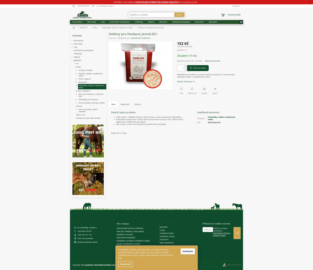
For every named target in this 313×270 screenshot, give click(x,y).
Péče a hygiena (85, 79)
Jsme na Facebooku (85, 238)
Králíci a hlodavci (83, 91)
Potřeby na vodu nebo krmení (88, 118)
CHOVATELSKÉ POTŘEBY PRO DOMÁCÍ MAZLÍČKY (157, 2)
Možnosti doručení (212, 61)
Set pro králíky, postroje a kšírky (92, 103)
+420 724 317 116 (84, 235)
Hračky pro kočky (85, 70)
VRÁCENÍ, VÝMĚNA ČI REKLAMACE (130, 231)
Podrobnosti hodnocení (140, 38)
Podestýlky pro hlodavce (88, 99)
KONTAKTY (164, 239)
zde (120, 257)
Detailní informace (184, 81)
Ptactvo (79, 106)
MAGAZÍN (164, 227)
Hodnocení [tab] (125, 104)
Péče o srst (80, 115)
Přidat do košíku (199, 68)
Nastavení (125, 264)
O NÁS (162, 230)
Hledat (179, 15)
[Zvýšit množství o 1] (186, 66)
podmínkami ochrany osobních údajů (221, 234)
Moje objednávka (167, 242)
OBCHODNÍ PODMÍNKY (126, 237)
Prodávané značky (167, 236)
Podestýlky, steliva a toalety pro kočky (91, 86)
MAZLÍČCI (77, 60)
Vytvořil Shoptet (234, 265)
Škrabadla (83, 82)
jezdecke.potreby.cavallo (87, 242)
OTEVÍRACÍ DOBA (167, 233)
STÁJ (75, 47)
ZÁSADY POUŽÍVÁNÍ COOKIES (128, 244)
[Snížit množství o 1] (186, 69)
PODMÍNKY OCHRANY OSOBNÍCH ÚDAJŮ (133, 241)
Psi (77, 63)
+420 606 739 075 (84, 231)
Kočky (78, 67)
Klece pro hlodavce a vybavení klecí (91, 95)
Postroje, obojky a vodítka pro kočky (91, 74)
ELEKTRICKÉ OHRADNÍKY (84, 50)
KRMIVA (77, 57)
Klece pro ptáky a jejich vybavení (88, 110)
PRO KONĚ (78, 44)
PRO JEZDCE (78, 40)
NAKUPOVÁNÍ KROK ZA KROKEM (130, 228)
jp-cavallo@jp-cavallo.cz (87, 227)
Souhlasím (188, 251)
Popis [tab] (113, 104)
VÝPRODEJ (78, 54)
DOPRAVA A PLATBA (125, 234)
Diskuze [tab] (137, 104)
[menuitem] (77, 22)
